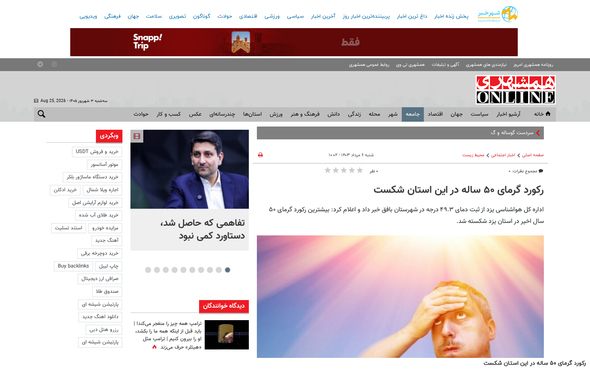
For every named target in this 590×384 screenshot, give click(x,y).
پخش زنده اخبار (451, 16)
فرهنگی (112, 16)
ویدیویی (88, 16)
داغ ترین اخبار (412, 16)
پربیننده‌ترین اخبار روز (366, 16)
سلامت (154, 16)
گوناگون (201, 16)
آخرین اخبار (323, 16)
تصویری (177, 16)
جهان (133, 16)
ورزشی (272, 16)
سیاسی (295, 16)
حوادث (225, 16)
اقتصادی (248, 16)
